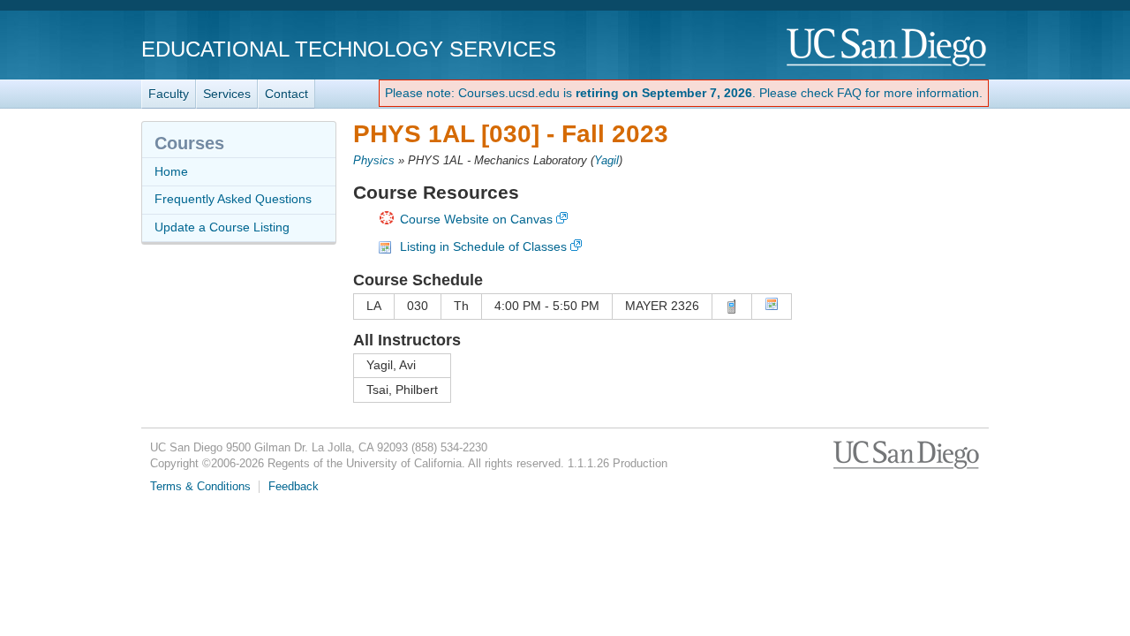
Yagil (606, 161)
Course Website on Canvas (476, 219)
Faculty (168, 94)
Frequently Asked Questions (233, 199)
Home (171, 171)
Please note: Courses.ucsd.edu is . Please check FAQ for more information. (684, 93)
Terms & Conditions (200, 487)
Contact (286, 94)
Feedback (293, 487)
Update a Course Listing (222, 227)
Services (227, 94)
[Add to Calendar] (772, 306)
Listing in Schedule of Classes (483, 246)
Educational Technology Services (348, 49)
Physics (374, 161)
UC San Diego (888, 48)
